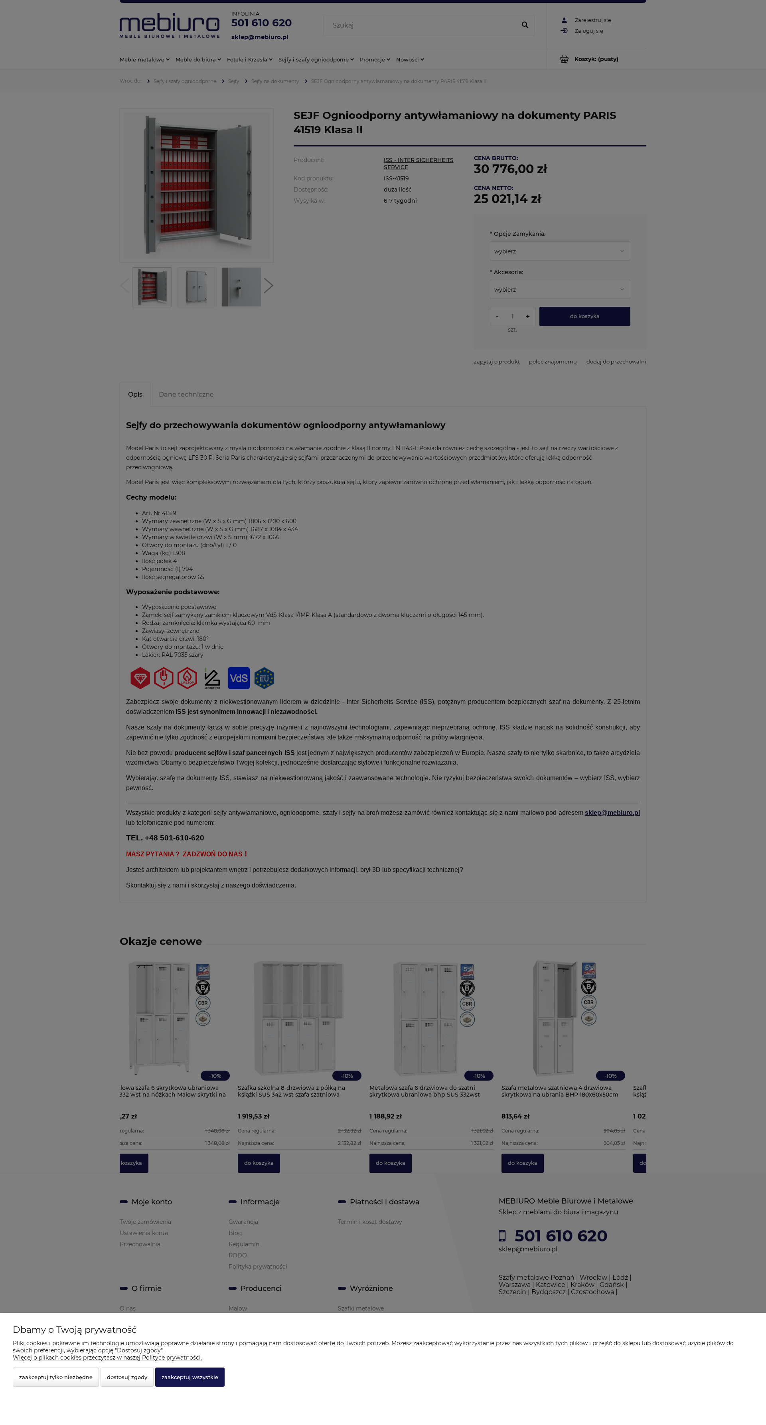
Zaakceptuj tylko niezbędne (56, 1377)
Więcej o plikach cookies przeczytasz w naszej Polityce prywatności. (107, 1357)
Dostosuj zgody (127, 1377)
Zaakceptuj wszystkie (190, 1377)
